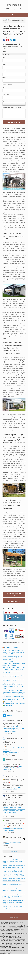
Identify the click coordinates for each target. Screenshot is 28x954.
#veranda (17, 842)
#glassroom (6, 843)
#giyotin (22, 810)
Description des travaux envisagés (12, 107)
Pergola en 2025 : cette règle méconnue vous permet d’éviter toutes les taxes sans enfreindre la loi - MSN (13, 652)
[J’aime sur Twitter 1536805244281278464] (9, 734)
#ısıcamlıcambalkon (8, 814)
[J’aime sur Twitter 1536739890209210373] (9, 848)
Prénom (5, 64)
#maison (10, 789)
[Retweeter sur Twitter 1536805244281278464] (6, 734)
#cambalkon (6, 807)
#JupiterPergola (17, 726)
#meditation (6, 830)
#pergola (5, 730)
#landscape (14, 752)
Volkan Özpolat (10, 738)
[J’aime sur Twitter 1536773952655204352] (9, 816)
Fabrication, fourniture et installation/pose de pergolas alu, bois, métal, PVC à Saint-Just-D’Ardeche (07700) (13, 884)
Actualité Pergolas (11, 647)
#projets (20, 787)
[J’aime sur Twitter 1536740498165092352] (9, 833)
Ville (4, 87)
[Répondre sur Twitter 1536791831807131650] (4, 772)
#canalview (21, 766)
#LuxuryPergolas (19, 728)
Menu (15, 15)
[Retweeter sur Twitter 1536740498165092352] (6, 833)
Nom (4, 57)
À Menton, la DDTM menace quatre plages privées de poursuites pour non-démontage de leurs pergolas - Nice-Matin (13, 697)
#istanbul (13, 812)
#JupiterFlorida (7, 731)
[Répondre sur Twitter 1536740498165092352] (4, 833)
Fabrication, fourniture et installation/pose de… (14, 594)
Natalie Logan (9, 821)
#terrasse (5, 789)
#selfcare (21, 828)
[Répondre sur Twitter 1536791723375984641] (4, 791)
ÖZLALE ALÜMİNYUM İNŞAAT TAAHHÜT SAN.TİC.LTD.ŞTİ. (14, 796)
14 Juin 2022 (17, 720)
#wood (9, 752)
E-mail (5, 71)
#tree (19, 752)
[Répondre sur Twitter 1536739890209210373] (4, 848)
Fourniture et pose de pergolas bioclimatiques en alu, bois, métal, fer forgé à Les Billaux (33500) (14, 875)
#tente (23, 809)
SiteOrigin (13, 917)
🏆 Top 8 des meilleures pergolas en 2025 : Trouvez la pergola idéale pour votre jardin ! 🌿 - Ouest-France (14, 703)
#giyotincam (17, 810)
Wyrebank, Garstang (11, 759)
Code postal (6, 94)
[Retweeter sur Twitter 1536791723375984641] (6, 791)
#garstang (11, 768)
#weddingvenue (7, 769)
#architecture (6, 751)
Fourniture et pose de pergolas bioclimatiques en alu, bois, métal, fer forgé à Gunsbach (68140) (14, 907)
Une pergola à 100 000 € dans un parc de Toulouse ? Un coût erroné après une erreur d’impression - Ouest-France (14, 663)
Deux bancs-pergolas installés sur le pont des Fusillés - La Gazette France (13, 676)
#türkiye (5, 812)
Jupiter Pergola (10, 720)
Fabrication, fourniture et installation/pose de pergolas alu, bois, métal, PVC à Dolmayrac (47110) (13, 902)
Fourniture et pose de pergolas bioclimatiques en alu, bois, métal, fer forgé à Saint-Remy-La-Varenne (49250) (14, 896)
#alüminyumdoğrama (8, 810)
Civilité (4, 51)
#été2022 (15, 789)
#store (4, 781)
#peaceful (11, 830)
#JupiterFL (13, 731)
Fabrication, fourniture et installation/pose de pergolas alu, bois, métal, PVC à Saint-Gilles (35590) (13, 861)
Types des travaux (8, 101)
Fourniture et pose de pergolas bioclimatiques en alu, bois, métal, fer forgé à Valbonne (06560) (14, 870)
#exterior (5, 752)
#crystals (16, 828)
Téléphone (6, 78)
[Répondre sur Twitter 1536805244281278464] (4, 734)
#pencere (5, 809)
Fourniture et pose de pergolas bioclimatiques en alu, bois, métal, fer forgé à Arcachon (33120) (14, 866)
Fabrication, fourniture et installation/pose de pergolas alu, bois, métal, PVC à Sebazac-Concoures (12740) (13, 890)
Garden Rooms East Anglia (13, 837)
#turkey (9, 812)
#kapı (9, 809)
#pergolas (10, 730)
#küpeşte (18, 807)
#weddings (5, 768)
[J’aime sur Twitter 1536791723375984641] (9, 791)
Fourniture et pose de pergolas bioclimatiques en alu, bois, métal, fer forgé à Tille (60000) (14, 879)
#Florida (19, 730)
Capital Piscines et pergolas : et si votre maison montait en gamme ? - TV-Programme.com (13, 657)
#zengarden (6, 828)
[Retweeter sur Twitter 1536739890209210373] (6, 848)
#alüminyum (12, 807)
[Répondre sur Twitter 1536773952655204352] (4, 816)
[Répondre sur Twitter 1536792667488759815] (4, 755)
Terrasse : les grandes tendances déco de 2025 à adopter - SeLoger (13, 680)
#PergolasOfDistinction (9, 728)
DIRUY (8, 776)
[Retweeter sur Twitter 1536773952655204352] (6, 816)
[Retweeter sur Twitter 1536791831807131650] (6, 772)
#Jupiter (15, 730)
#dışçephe (13, 809)
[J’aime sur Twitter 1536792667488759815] (10, 755)
